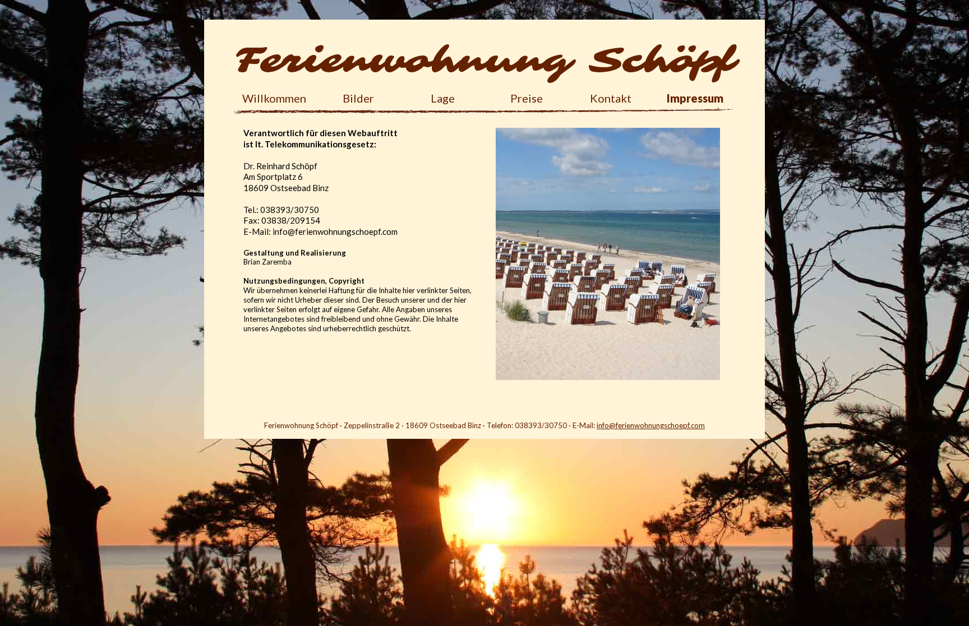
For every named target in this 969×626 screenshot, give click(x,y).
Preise (526, 98)
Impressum (695, 98)
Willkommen (274, 98)
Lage (443, 98)
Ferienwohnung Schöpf (484, 60)
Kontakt (610, 98)
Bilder (358, 98)
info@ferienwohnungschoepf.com (651, 425)
